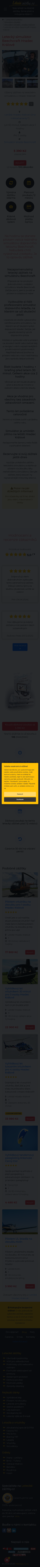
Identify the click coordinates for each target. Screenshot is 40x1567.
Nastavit (20, 794)
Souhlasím (20, 799)
